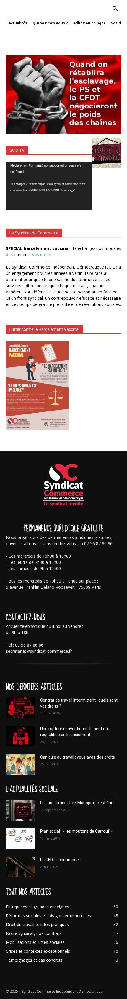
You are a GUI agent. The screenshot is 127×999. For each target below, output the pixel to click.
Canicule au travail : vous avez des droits (77, 757)
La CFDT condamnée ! (60, 859)
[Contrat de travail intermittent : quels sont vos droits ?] (20, 707)
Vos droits (41, 254)
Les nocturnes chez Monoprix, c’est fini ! (77, 802)
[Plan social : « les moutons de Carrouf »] (20, 838)
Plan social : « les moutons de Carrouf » (76, 831)
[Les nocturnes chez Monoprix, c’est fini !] (20, 810)
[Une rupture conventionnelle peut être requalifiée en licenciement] (20, 736)
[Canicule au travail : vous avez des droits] (20, 764)
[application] (49, 186)
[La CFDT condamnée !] (20, 867)
